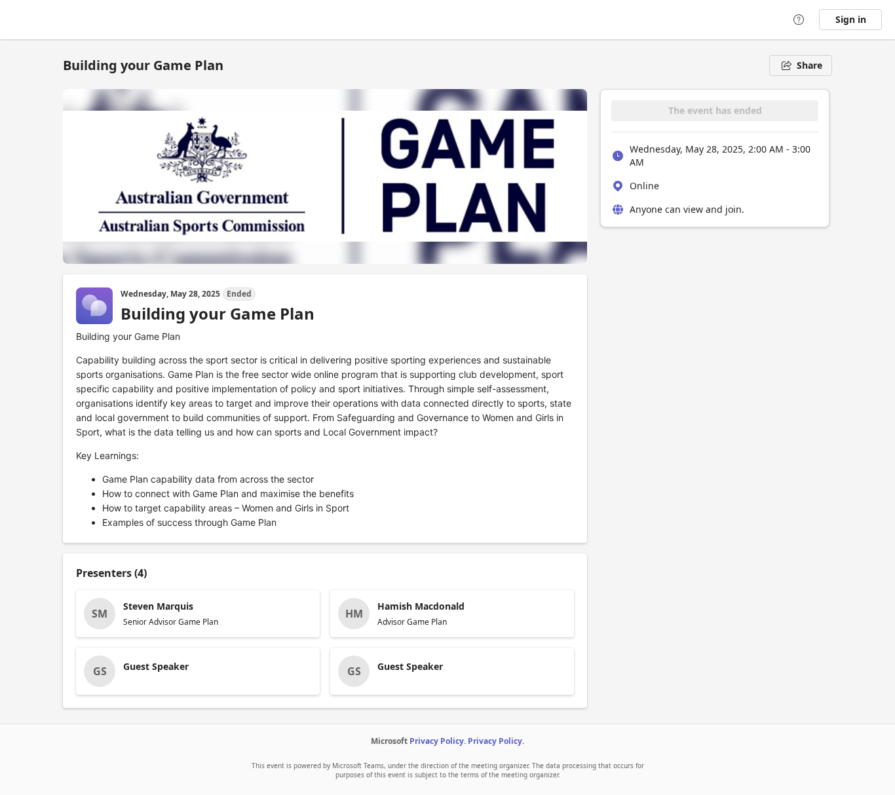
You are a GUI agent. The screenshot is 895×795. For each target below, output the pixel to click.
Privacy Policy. (437, 741)
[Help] (798, 19)
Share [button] (809, 65)
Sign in (850, 19)
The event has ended (715, 110)
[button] (198, 613)
